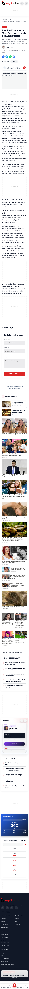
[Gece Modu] (22, 3)
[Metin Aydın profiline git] (6, 728)
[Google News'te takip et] (14, 56)
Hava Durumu (4, 934)
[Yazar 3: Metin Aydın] (6, 748)
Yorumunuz (7, 357)
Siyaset (3, 921)
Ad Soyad (7, 339)
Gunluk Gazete (5, 945)
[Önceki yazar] (21, 720)
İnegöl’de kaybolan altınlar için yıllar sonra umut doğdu (15, 669)
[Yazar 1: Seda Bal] (2, 748)
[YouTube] (16, 907)
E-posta (6, 347)
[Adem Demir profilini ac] (3, 47)
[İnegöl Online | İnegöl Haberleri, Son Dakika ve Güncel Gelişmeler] (10, 3)
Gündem (3, 918)
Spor (16, 921)
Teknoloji (17, 924)
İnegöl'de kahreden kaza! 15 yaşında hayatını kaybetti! (15, 663)
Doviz (2, 931)
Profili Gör (15, 743)
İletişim (3, 956)
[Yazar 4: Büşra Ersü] (7, 748)
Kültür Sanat (4, 924)
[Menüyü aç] (26, 3)
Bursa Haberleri (19, 915)
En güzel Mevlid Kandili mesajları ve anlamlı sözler (15, 780)
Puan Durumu (4, 937)
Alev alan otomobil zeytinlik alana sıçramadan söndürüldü (14, 769)
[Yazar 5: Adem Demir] (8, 748)
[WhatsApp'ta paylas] (10, 56)
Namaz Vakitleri (5, 942)
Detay (24, 819)
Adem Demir (9, 47)
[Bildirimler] (14, 985)
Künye (2, 953)
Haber (10, 19)
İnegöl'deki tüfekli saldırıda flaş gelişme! (14, 686)
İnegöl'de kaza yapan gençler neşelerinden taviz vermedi (14, 775)
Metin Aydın (13, 728)
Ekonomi (17, 918)
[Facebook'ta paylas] (3, 56)
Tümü (25, 844)
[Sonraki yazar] (25, 720)
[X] (7, 907)
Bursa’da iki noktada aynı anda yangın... (13, 763)
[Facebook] (2, 907)
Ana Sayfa (4, 19)
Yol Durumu (4, 940)
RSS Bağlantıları (5, 958)
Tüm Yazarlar (14, 751)
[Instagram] (11, 907)
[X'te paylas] (6, 56)
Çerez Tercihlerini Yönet (7, 964)
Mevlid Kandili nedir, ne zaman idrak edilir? (15, 786)
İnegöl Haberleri (5, 915)
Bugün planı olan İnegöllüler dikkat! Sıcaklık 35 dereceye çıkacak (15, 680)
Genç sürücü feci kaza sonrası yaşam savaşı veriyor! (16, 674)
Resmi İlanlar (4, 961)
